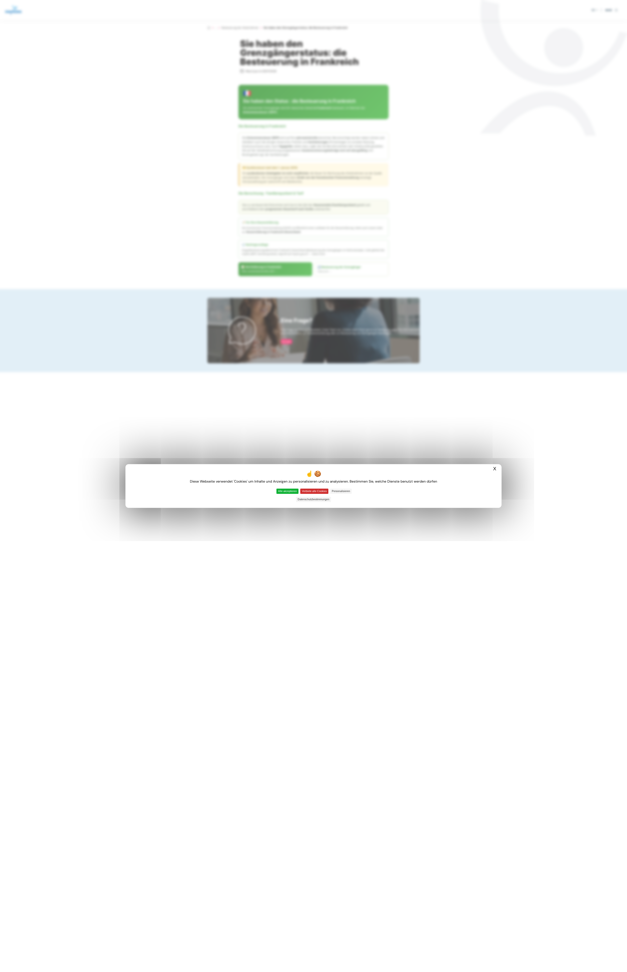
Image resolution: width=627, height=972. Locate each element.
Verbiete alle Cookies (314, 491)
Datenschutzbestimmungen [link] (313, 499)
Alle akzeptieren (287, 491)
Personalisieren (341, 491)
